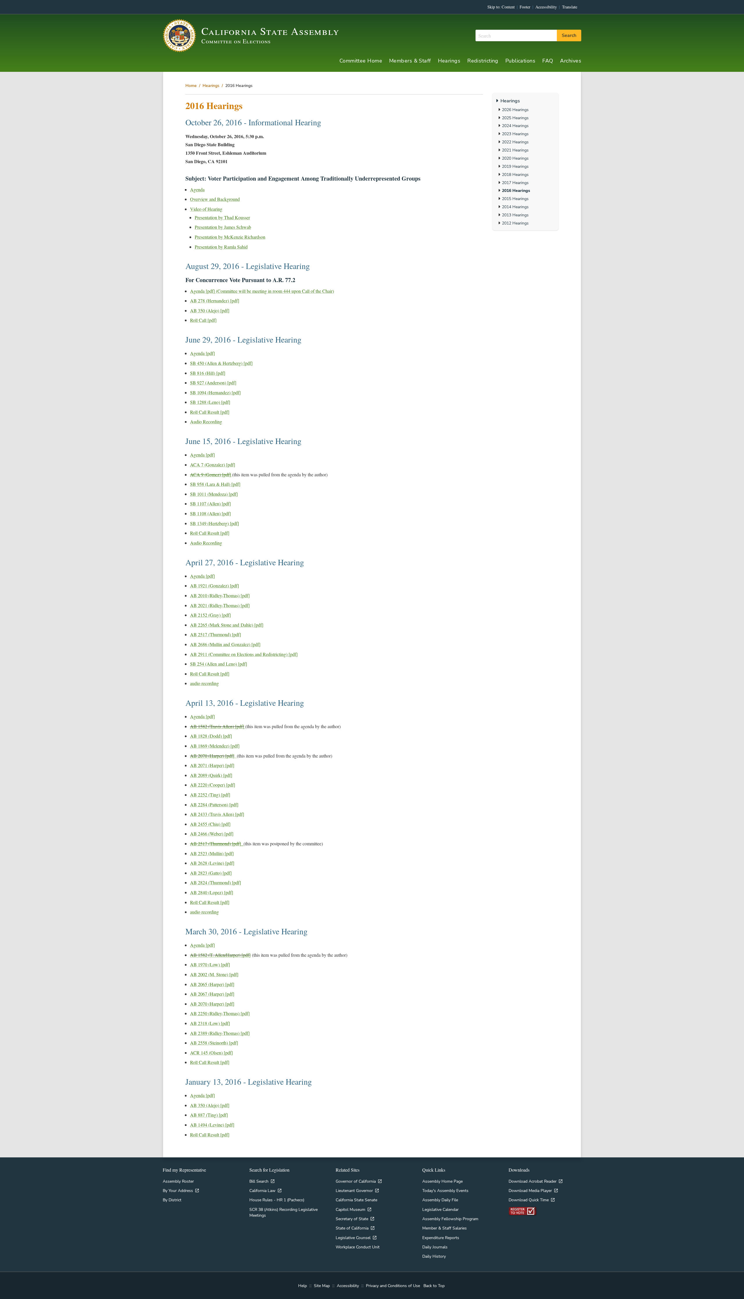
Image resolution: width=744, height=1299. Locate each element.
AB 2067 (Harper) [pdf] (212, 994)
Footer (525, 7)
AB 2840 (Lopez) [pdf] (211, 892)
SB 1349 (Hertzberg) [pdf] (214, 523)
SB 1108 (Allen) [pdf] (210, 513)
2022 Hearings (515, 142)
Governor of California (356, 1181)
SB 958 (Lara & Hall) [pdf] (215, 484)
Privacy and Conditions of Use (393, 1286)
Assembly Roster (178, 1181)
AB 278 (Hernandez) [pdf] (214, 300)
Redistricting (482, 60)
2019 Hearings (515, 166)
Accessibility (546, 7)
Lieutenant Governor (354, 1190)
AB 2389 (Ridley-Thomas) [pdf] (220, 1033)
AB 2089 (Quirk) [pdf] (211, 775)
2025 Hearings (515, 118)
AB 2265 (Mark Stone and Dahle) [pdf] (226, 625)
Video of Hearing (206, 209)
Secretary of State (352, 1219)
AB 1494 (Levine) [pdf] (212, 1125)
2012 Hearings (515, 223)
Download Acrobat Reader (533, 1181)
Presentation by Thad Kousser (222, 217)
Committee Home (360, 60)
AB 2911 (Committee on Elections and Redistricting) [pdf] (244, 654)
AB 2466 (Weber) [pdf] (211, 834)
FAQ (547, 60)
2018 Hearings (515, 174)
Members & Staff (410, 60)
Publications (520, 60)
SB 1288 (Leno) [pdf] (210, 402)
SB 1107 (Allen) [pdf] (210, 503)
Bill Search (259, 1181)
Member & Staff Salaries (444, 1228)
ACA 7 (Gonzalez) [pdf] (212, 464)
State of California (352, 1228)
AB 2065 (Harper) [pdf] (212, 984)
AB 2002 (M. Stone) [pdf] (214, 974)
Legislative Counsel (353, 1238)
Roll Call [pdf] (203, 320)
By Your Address (178, 1190)
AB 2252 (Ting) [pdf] (210, 795)
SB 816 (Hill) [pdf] (207, 373)
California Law (262, 1190)
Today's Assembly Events (445, 1190)
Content (508, 7)
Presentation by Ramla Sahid (221, 247)
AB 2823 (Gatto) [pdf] (211, 873)
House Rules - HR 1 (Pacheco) (276, 1200)
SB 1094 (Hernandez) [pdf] (215, 392)
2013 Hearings (515, 215)
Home (191, 85)
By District (172, 1200)
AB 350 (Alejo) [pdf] (209, 310)
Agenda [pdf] (202, 353)
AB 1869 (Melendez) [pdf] (214, 746)
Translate (569, 7)
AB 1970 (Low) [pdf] (210, 964)
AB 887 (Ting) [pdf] (209, 1115)
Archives (570, 60)
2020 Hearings (515, 158)
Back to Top (434, 1286)
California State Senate (356, 1200)
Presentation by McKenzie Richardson (230, 237)
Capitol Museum (350, 1209)
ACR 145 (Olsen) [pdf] (211, 1052)
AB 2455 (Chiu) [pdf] (210, 824)
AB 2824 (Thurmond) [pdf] (215, 882)
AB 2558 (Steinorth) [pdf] (214, 1043)
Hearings (449, 60)
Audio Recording (206, 421)
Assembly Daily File (440, 1200)
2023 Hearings (515, 134)
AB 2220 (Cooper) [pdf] (212, 785)
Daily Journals (435, 1247)
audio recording (204, 683)
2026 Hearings (515, 110)
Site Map (322, 1286)
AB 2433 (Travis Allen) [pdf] (217, 814)
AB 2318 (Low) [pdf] (210, 1023)
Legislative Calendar (440, 1209)
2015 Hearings (515, 199)
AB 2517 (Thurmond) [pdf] (215, 634)
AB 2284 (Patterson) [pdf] (214, 804)
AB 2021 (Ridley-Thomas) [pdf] (220, 605)
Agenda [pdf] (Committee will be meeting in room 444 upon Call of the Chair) (262, 291)
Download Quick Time (529, 1200)
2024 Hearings (515, 126)
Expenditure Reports (440, 1238)
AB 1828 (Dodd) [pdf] (211, 736)
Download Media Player (530, 1190)
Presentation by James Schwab (223, 227)
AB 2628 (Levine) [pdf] (212, 863)
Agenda (197, 189)
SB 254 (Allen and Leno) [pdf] (218, 664)
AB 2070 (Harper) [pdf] (212, 756)
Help (302, 1286)
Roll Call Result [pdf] (209, 412)
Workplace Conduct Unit (358, 1247)
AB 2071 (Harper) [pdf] (212, 765)
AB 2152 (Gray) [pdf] (210, 615)
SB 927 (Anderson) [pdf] (213, 382)
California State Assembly (270, 31)
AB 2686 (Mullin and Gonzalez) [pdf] (225, 644)
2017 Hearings (515, 183)
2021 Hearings (515, 150)
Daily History (434, 1256)
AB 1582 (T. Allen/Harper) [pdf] (220, 955)
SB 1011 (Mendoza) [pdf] (214, 494)
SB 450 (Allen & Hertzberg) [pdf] (221, 363)
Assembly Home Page (442, 1181)
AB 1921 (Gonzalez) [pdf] (214, 585)
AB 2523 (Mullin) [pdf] (212, 853)
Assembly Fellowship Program (450, 1219)
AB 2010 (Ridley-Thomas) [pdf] (220, 595)
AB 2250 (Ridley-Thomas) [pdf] (220, 1013)
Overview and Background (215, 199)
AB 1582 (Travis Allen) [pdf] (217, 726)
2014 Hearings (515, 207)
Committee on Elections (236, 41)
